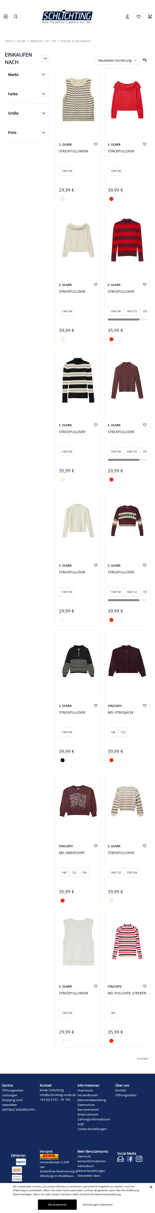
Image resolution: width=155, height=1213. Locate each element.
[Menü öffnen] (6, 16)
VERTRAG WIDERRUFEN (18, 1110)
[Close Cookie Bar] (151, 1187)
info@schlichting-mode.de (58, 1095)
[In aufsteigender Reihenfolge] (144, 60)
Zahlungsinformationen (94, 1119)
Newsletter (9, 1105)
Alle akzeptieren (57, 1204)
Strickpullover (121, 151)
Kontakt (120, 1090)
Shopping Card (12, 1100)
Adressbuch (86, 1166)
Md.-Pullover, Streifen (127, 993)
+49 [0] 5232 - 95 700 (19, 2)
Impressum (85, 1090)
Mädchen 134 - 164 (43, 41)
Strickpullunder (73, 151)
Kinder (21, 41)
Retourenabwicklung (92, 1100)
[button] (27, 58)
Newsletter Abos (89, 1176)
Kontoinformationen (92, 1161)
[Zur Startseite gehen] (67, 16)
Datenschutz (86, 1105)
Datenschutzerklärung (107, 1194)
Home (9, 41)
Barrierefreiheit (88, 1110)
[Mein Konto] (127, 16)
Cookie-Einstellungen (92, 1129)
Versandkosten (88, 1095)
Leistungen (9, 1095)
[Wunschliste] (138, 16)
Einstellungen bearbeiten (98, 1204)
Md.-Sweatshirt (72, 853)
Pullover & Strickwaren (75, 41)
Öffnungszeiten (12, 1090)
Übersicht (84, 1156)
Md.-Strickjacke (121, 712)
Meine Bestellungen (91, 1171)
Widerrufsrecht (88, 1114)
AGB (81, 1124)
